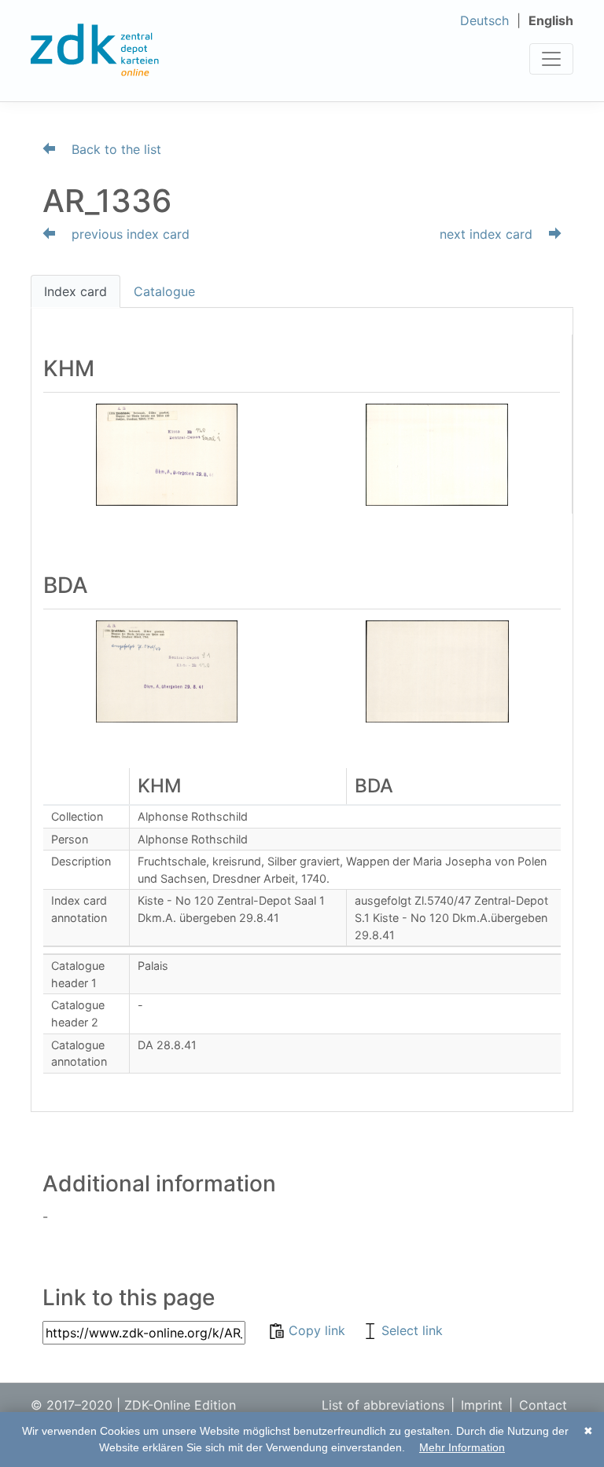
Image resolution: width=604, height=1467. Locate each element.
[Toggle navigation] (551, 59)
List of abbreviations (383, 1405)
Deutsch (484, 20)
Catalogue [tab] (164, 291)
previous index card (129, 234)
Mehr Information (462, 1447)
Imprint (482, 1405)
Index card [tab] (75, 291)
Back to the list (114, 149)
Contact (543, 1405)
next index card (488, 234)
